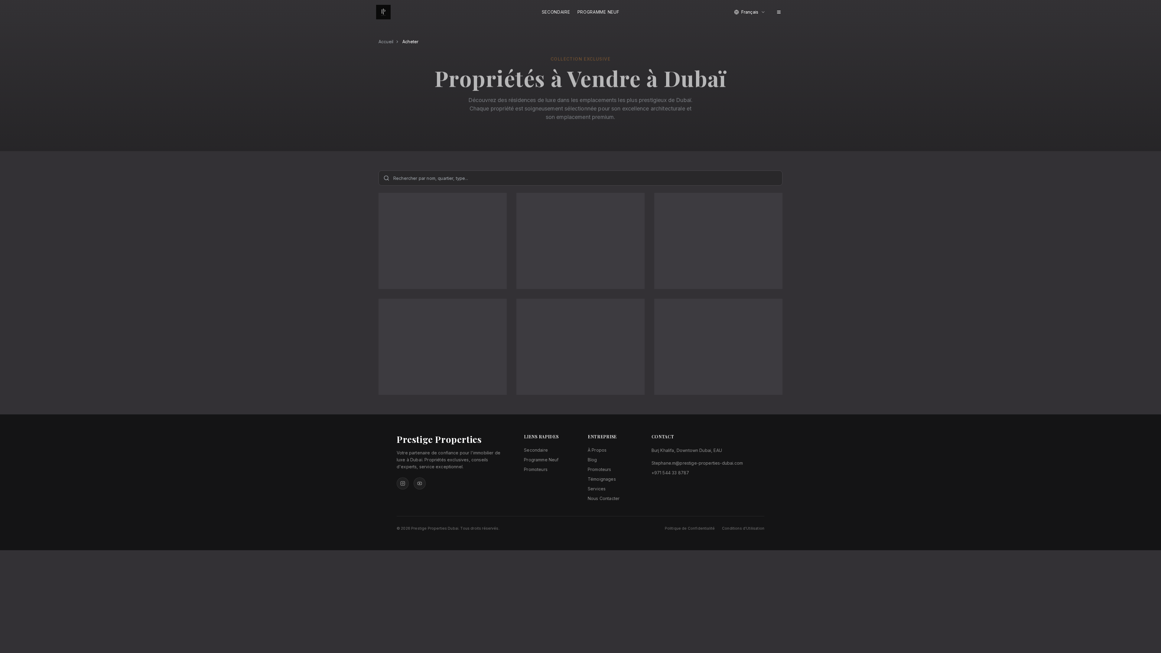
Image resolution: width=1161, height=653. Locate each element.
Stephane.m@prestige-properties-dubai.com (697, 463)
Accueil (386, 41)
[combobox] (750, 12)
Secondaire (556, 12)
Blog (592, 459)
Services (597, 488)
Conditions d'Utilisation (743, 528)
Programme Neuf (598, 12)
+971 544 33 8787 (670, 472)
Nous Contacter (604, 498)
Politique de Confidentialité (690, 528)
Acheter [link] (410, 41)
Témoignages (602, 479)
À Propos (597, 450)
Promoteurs (536, 469)
